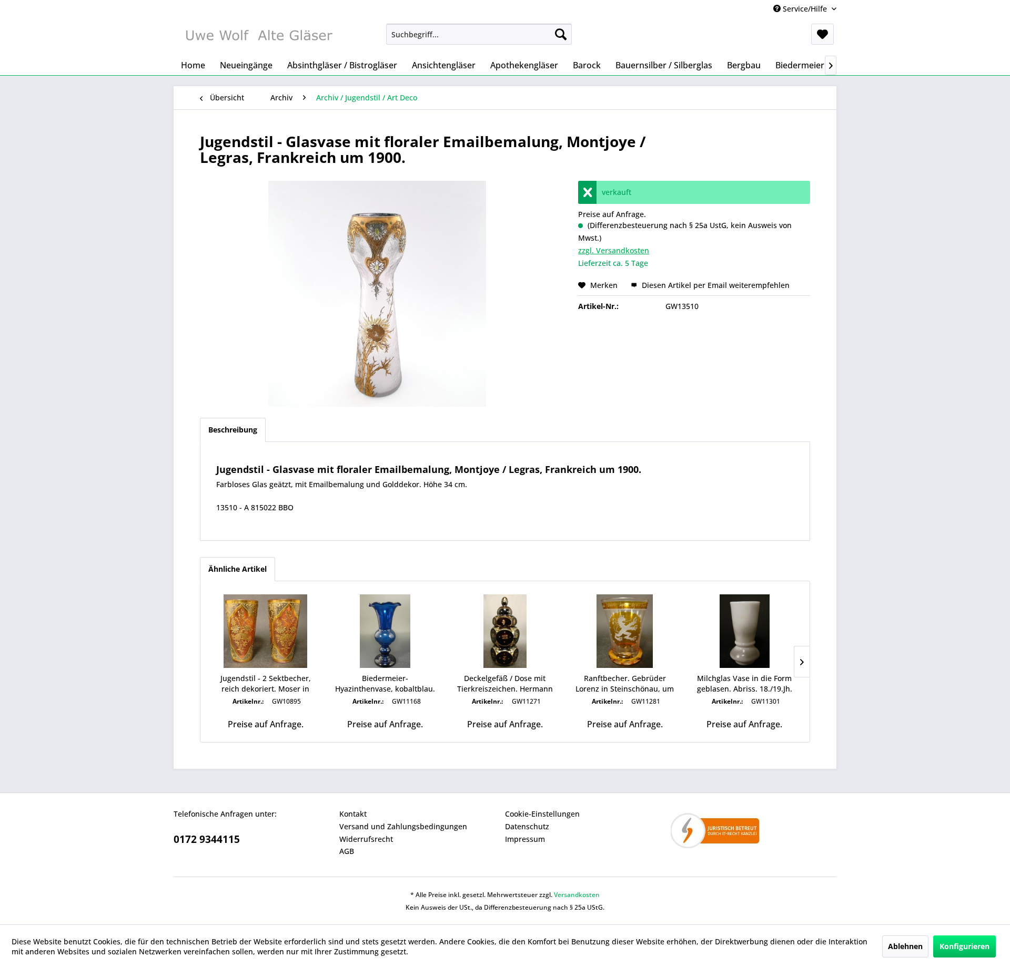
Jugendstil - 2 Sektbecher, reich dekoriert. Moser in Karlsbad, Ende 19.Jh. (265, 683)
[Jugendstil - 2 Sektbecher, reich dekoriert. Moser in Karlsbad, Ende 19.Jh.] (266, 631)
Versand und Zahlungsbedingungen (403, 826)
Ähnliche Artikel (237, 569)
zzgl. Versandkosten (613, 250)
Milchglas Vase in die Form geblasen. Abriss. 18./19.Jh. (744, 683)
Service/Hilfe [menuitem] (805, 9)
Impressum (525, 839)
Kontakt (353, 814)
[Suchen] (561, 34)
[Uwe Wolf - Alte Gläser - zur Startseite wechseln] (258, 37)
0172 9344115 (207, 839)
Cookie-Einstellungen (542, 814)
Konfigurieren (964, 946)
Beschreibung (232, 430)
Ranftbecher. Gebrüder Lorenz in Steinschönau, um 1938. (624, 683)
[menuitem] (479, 34)
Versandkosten (577, 894)
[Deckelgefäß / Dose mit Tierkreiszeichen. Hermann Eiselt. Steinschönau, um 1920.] (505, 631)
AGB (346, 851)
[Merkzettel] (822, 34)
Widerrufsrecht (366, 839)
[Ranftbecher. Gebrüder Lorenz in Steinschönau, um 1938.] (625, 631)
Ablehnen (905, 946)
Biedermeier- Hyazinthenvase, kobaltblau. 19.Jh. (385, 683)
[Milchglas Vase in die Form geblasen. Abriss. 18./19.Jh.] (744, 631)
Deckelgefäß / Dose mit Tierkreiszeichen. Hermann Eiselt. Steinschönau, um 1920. (505, 683)
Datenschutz (527, 826)
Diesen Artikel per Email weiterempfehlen (715, 285)
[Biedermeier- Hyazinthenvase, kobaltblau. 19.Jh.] (386, 631)
